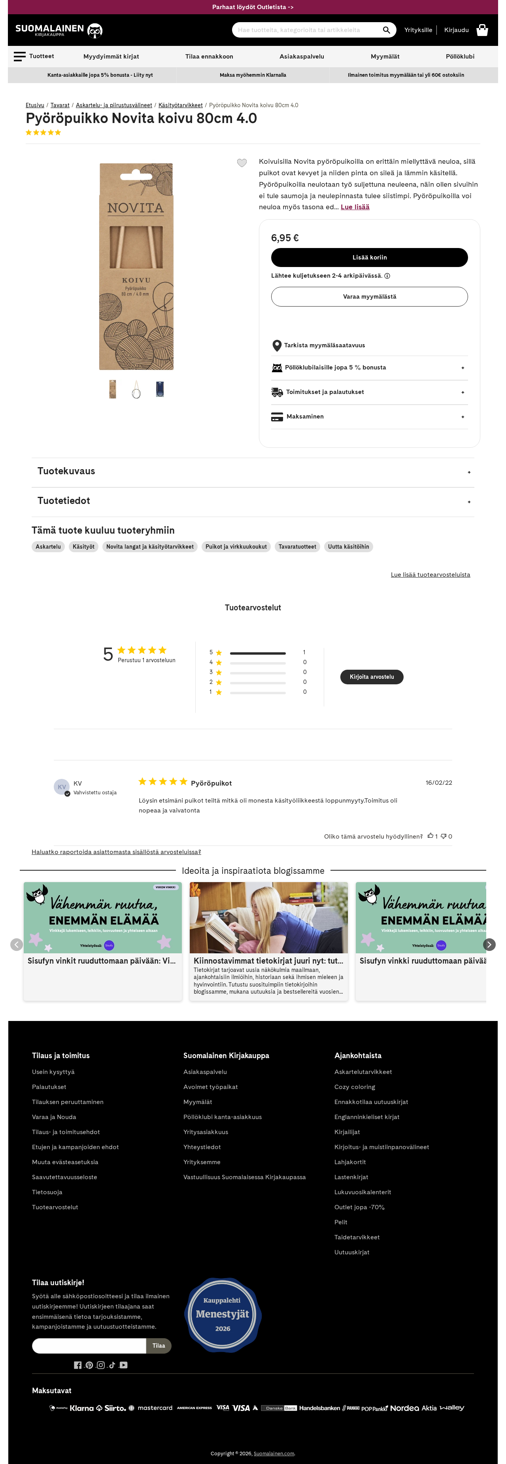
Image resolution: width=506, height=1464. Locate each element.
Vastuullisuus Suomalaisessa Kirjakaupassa (244, 1177)
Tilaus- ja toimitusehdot (66, 1132)
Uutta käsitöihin (348, 547)
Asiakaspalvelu (301, 56)
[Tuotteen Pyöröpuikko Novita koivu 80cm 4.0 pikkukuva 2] (136, 389)
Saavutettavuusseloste (64, 1177)
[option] (100, 75)
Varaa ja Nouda (54, 1117)
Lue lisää (355, 207)
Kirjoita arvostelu (372, 677)
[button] (34, 56)
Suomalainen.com (274, 1453)
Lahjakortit (350, 1162)
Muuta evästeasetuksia (65, 1162)
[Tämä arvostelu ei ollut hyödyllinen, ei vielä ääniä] (443, 836)
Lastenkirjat (351, 1177)
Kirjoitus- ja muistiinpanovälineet (381, 1147)
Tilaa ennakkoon (209, 56)
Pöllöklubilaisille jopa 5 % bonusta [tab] (335, 367)
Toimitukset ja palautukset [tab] (324, 392)
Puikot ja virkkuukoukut (236, 547)
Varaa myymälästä (369, 296)
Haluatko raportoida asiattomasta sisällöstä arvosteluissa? (116, 852)
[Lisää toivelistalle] (242, 163)
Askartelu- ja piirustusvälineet (114, 105)
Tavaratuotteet (297, 547)
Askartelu (48, 547)
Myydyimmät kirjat (111, 56)
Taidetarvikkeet (357, 1237)
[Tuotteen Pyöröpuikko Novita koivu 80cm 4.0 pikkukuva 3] (160, 389)
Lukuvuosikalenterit (362, 1192)
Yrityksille (418, 30)
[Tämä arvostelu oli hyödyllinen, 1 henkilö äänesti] (430, 836)
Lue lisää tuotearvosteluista (430, 574)
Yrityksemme (202, 1162)
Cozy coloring (354, 1087)
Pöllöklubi (460, 56)
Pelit (340, 1222)
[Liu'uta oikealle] (489, 944)
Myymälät (385, 56)
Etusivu (35, 105)
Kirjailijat (347, 1132)
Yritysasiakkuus (205, 1132)
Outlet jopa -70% (359, 1207)
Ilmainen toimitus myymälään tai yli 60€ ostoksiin (406, 75)
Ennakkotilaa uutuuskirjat (371, 1102)
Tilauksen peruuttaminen (68, 1102)
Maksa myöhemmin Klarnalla (253, 75)
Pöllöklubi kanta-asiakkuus (222, 1117)
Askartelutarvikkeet (363, 1072)
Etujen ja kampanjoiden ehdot (75, 1147)
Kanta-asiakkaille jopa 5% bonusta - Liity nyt (100, 75)
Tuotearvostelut (55, 1207)
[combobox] (314, 30)
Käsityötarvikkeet (181, 105)
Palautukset (49, 1087)
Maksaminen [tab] (304, 416)
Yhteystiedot (202, 1147)
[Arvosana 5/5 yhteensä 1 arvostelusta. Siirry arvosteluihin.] (45, 132)
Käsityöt (83, 547)
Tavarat (60, 105)
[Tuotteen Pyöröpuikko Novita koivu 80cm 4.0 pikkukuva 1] (113, 389)
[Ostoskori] (482, 29)
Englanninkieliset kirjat (367, 1117)
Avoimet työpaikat (210, 1087)
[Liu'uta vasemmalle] (16, 944)
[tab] (253, 472)
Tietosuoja (47, 1192)
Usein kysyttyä (53, 1072)
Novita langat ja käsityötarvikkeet (150, 547)
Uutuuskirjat (352, 1252)
